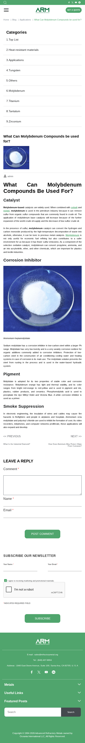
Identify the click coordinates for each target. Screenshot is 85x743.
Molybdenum (72, 235)
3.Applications (15, 60)
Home (6, 19)
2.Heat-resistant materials (22, 49)
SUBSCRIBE (42, 618)
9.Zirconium (13, 121)
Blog (14, 19)
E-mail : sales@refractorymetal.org (42, 654)
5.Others (11, 80)
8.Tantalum (13, 111)
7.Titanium (12, 101)
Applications (25, 19)
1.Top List (12, 39)
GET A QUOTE (73, 10)
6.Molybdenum (15, 90)
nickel (6, 211)
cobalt (74, 207)
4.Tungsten (13, 70)
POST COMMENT (42, 533)
